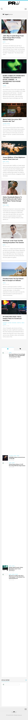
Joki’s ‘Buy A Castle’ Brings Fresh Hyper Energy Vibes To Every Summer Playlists (13, 37)
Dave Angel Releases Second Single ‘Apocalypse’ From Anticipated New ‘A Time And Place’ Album (17, 355)
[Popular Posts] (7, 348)
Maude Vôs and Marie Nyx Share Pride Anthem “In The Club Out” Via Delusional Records (17, 577)
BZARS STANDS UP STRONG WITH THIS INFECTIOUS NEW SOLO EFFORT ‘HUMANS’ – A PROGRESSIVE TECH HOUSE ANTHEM (14, 79)
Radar (16, 574)
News (4, 161)
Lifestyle (19, 322)
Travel (7, 161)
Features (14, 322)
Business (5, 322)
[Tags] (20, 348)
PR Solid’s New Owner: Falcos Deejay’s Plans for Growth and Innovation (12, 318)
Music (4, 41)
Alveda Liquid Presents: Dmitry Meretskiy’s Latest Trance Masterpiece (16, 569)
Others (4, 85)
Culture (4, 123)
